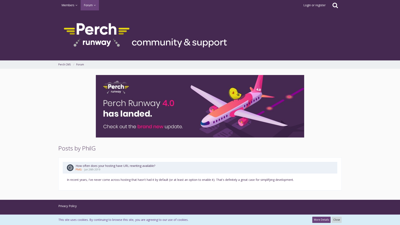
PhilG (79, 169)
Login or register (314, 5)
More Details (321, 219)
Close (336, 219)
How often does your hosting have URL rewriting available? (115, 166)
